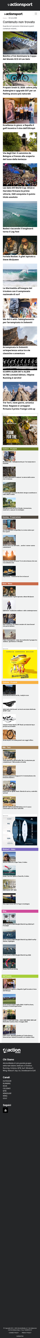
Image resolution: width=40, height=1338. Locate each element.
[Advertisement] (20, 1140)
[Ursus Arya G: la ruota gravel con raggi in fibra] (20, 734)
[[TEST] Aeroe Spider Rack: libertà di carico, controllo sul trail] (20, 786)
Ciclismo (7, 1088)
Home (5, 18)
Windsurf (7, 1093)
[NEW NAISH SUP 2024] (20, 884)
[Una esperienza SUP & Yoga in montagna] (20, 898)
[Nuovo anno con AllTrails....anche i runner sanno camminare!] (20, 540)
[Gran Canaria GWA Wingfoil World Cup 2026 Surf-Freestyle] (20, 918)
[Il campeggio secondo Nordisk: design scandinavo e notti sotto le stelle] (20, 487)
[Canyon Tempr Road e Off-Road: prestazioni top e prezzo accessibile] (20, 719)
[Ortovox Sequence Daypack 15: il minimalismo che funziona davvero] (20, 770)
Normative (20, 1336)
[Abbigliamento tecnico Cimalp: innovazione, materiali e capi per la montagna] (20, 502)
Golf (5, 1098)
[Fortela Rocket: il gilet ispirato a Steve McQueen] (20, 591)
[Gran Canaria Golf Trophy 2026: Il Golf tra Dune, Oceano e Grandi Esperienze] (20, 999)
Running (7, 1083)
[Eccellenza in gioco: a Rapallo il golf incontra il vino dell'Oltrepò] (20, 983)
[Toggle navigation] (36, 14)
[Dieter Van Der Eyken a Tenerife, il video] (20, 870)
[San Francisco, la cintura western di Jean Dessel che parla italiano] (20, 619)
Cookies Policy (14, 1333)
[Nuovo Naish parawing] (20, 963)
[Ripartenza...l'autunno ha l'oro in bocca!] (20, 571)
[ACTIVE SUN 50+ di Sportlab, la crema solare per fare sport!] (20, 524)
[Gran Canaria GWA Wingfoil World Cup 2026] (20, 949)
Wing (5, 1096)
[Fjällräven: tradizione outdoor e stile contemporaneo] (20, 605)
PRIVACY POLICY (26, 1333)
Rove (5, 1086)
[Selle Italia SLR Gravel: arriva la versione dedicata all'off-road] (20, 703)
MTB (4, 1091)
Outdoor (7, 1081)
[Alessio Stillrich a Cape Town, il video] (20, 856)
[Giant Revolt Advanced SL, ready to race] (20, 690)
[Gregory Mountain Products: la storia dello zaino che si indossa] (20, 472)
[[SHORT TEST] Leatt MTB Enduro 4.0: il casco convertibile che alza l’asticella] (20, 801)
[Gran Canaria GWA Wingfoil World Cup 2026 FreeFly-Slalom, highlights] (20, 934)
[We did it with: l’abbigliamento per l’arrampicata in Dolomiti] (20, 456)
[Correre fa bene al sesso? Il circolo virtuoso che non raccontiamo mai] (20, 555)
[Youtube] (5, 1110)
